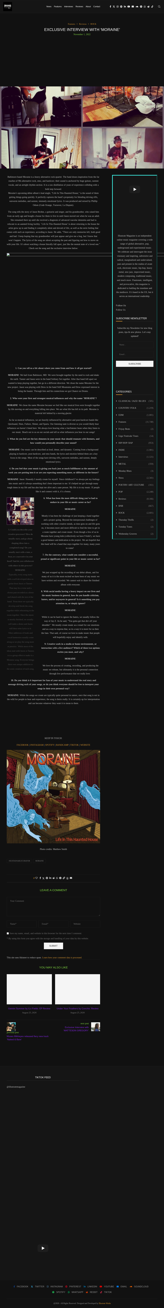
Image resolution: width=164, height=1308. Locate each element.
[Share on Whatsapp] (57, 878)
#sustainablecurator (19, 861)
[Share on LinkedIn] (50, 878)
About (88, 6)
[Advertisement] (82, 59)
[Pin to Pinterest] (47, 878)
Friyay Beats (136, 429)
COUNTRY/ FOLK (136, 408)
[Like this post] (36, 878)
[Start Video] (134, 189)
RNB (136, 506)
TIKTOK (74, 745)
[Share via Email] (71, 878)
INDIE (136, 450)
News (48, 6)
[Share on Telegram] (60, 878)
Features (58, 6)
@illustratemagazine (16, 1087)
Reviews (79, 6)
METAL (136, 464)
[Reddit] (148, 6)
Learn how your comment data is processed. (62, 957)
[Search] (159, 6)
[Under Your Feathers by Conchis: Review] (77, 989)
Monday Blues (136, 471)
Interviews (68, 6)
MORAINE (39, 861)
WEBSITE (85, 745)
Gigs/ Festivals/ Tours (136, 436)
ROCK (136, 513)
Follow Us (120, 310)
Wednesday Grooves (136, 534)
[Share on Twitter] (43, 878)
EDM (136, 415)
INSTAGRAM (37, 745)
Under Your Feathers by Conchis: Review (77, 1008)
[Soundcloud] (136, 6)
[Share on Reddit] (54, 878)
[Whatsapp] (145, 6)
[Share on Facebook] (40, 878)
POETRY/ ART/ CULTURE (136, 485)
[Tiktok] (152, 6)
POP (136, 492)
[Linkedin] (125, 6)
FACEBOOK (23, 745)
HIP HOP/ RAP (136, 443)
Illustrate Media (105, 1303)
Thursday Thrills (136, 520)
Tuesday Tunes (136, 527)
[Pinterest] (121, 6)
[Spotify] (141, 6)
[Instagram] (118, 6)
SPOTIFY (50, 745)
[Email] (133, 6)
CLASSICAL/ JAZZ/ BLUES (136, 401)
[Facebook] (110, 6)
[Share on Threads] (67, 878)
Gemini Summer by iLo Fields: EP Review (29, 1008)
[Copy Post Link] (64, 878)
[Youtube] (128, 6)
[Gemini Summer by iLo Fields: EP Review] (29, 989)
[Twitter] (114, 6)
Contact (96, 6)
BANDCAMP (62, 745)
